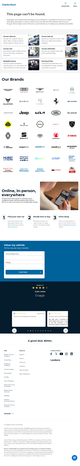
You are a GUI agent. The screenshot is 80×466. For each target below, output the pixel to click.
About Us (21, 354)
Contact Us (22, 362)
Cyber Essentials (23, 370)
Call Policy (22, 366)
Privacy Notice (8, 373)
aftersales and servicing (69, 225)
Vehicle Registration (12, 254)
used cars (15, 225)
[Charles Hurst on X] (57, 354)
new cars (18, 223)
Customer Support (9, 369)
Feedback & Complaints (7, 364)
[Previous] (14, 330)
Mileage (8, 262)
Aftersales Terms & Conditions (9, 405)
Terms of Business (9, 381)
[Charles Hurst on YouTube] (62, 354)
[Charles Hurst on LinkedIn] (72, 354)
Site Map (6, 377)
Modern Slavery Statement (8, 391)
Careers (21, 358)
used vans (14, 227)
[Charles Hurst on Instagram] (67, 354)
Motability (6, 395)
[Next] (65, 330)
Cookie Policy (7, 360)
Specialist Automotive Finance (9, 400)
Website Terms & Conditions (8, 355)
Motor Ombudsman (24, 374)
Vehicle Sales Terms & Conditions (9, 385)
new (9, 227)
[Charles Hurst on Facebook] (52, 354)
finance (42, 225)
